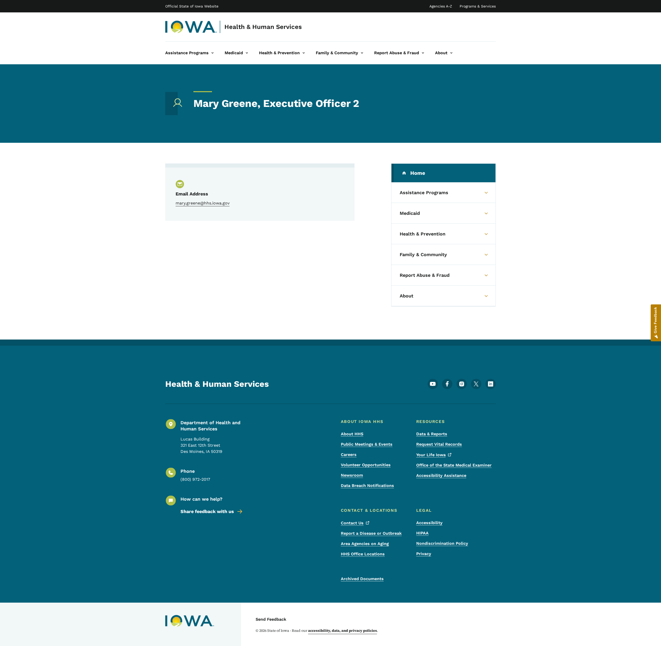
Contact (352, 523)
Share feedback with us (207, 511)
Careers (349, 454)
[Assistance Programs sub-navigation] (212, 53)
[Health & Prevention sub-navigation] (304, 53)
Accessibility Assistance (441, 475)
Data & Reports (431, 433)
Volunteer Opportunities (366, 464)
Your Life (431, 454)
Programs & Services (478, 6)
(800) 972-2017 (195, 479)
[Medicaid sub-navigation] (247, 53)
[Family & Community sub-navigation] (362, 53)
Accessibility (429, 522)
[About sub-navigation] (451, 53)
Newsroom (352, 475)
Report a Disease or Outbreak (371, 533)
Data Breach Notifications (367, 485)
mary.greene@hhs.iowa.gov (203, 203)
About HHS (352, 433)
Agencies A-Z (440, 6)
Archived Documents (362, 578)
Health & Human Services (263, 26)
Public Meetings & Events (366, 444)
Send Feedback (271, 619)
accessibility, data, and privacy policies (342, 630)
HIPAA (422, 533)
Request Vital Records (439, 444)
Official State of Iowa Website (191, 6)
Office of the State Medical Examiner (454, 465)
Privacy (423, 553)
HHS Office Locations (363, 554)
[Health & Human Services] (191, 27)
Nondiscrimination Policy (442, 543)
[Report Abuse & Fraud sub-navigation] (423, 53)
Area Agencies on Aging (365, 543)
